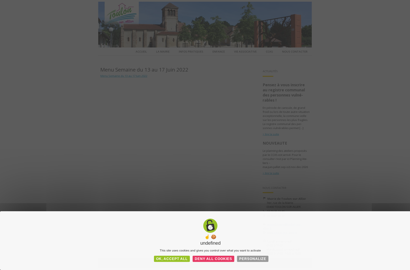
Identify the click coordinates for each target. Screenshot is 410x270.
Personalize (252, 259)
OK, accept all (172, 259)
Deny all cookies (213, 259)
